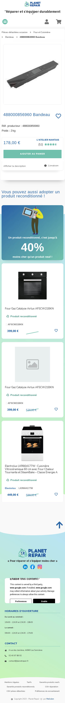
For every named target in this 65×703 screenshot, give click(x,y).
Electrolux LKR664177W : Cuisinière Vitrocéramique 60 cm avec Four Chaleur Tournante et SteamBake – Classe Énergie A (31, 469)
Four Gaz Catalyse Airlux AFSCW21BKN (29, 308)
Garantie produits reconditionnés (21, 687)
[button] (5, 21)
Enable (44, 601)
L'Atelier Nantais (48, 139)
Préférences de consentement (47, 691)
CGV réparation (51, 687)
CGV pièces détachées (16, 691)
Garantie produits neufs (49, 682)
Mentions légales (12, 682)
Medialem (50, 699)
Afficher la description (14, 166)
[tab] (32, 165)
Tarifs (29, 682)
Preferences (21, 601)
